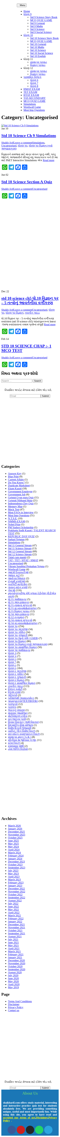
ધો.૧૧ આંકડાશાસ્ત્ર (18, 602)
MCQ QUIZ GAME (41, 20)
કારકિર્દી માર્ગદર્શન (17, 584)
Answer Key (15, 473)
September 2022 (16, 897)
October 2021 (15, 930)
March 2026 (14, 825)
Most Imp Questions (34, 110)
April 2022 (14, 912)
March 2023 (14, 879)
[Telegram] (48, 1130)
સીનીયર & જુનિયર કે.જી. (22, 740)
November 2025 (16, 834)
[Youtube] (21, 1130)
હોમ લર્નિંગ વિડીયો (18, 749)
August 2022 (15, 900)
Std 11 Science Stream (20, 548)
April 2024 (14, 849)
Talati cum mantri (17, 557)
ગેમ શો (11, 590)
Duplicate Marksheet (19, 485)
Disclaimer (13, 1004)
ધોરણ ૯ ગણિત (16, 674)
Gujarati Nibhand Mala (20, 500)
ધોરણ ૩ (12, 653)
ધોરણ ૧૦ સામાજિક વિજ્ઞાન (22, 647)
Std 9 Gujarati (37, 23)
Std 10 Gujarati (38, 44)
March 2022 (14, 915)
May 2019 (13, 987)
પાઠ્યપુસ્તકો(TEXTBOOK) (23, 701)
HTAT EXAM (31, 95)
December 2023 (16, 861)
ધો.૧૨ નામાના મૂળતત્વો (20, 620)
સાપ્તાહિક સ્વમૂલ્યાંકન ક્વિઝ (24, 734)
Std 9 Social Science (41, 32)
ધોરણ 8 (34, 86)
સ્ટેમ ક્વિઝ (14, 743)
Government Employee (20, 491)
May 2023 (13, 873)
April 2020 (14, 984)
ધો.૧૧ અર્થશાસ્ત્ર (17, 599)
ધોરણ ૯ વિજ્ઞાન (16, 680)
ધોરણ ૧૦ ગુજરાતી (18, 635)
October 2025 (15, 837)
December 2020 (16, 960)
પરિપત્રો (12, 695)
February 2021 (16, 954)
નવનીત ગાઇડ (32, 312)
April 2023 (14, 876)
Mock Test (13, 509)
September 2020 (16, 969)
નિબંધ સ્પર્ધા (14, 692)
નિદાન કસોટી (15, 689)
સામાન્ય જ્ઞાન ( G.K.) (19, 737)
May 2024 (13, 846)
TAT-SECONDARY (35, 98)
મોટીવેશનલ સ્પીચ (17, 716)
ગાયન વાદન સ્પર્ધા (18, 587)
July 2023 (13, 870)
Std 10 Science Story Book (44, 38)
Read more (48, 160)
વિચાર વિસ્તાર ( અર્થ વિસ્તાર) (23, 722)
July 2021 (13, 939)
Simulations (30, 104)
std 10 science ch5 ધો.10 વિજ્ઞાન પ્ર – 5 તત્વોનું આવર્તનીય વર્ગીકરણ (29, 300)
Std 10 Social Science (41, 53)
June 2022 (13, 906)
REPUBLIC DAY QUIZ (21, 536)
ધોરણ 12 (28, 68)
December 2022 (16, 888)
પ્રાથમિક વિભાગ (32, 77)
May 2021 (13, 945)
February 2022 (16, 918)
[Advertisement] (30, 232)
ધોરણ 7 (34, 83)
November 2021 (16, 927)
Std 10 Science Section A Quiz (26, 182)
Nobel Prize (14, 524)
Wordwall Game (32, 107)
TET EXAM (30, 92)
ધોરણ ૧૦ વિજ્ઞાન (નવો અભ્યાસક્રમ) (28, 644)
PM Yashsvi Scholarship (21, 527)
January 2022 (15, 921)
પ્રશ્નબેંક (12, 707)
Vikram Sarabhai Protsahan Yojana (26, 566)
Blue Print (13, 476)
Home (27, 11)
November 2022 (16, 891)
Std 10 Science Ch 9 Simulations (28, 135)
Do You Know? (16, 482)
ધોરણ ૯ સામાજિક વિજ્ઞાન (21, 683)
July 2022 (13, 903)
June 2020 (13, 978)
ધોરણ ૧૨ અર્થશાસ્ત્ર (19, 650)
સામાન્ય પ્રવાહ (38, 62)
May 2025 (13, 843)
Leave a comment (23, 142)
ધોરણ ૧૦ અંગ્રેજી (18, 629)
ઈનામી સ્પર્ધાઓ (16, 581)
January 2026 (15, 828)
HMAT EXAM (32, 89)
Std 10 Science (38, 50)
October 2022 (15, 894)
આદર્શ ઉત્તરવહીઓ (18, 572)
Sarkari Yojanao (16, 539)
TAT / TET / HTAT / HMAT (23, 560)
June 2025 (13, 840)
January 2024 (15, 858)
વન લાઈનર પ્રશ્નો (17, 719)
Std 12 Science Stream (20, 554)
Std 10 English (38, 56)
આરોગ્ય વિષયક (16, 578)
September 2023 (16, 867)
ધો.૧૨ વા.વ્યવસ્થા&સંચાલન (23, 623)
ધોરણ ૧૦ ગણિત (16, 632)
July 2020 (13, 975)
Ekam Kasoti (15, 488)
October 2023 (15, 864)
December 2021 (16, 924)
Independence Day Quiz (21, 503)
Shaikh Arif (7, 142)
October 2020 (15, 966)
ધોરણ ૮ (12, 665)
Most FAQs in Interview (21, 512)
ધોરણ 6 (34, 80)
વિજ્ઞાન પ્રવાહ (38, 65)
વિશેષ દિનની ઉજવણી (20, 728)
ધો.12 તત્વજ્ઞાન (16, 617)
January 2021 (15, 957)
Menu (22, 5)
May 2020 (13, 981)
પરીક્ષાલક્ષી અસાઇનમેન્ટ (21, 698)
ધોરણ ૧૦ (23, 145)
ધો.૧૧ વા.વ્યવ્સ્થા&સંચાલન (22, 608)
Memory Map (15, 506)
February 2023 (16, 882)
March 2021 (14, 951)
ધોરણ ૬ (12, 659)
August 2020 (15, 972)
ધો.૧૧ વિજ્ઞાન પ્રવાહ (19, 611)
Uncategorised (8, 145)
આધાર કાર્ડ (14, 575)
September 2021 (16, 933)
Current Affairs (16, 479)
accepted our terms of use (19, 1117)
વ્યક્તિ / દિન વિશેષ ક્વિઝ (21, 731)
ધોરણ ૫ (12, 656)
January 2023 (15, 885)
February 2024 (16, 855)
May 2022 (13, 909)
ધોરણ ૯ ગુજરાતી (17, 677)
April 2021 (14, 948)
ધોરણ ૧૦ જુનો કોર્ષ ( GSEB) (23, 638)
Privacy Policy (15, 1007)
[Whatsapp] (39, 1130)
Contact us (13, 1010)
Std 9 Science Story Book (43, 17)
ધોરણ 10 (28, 35)
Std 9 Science (37, 29)
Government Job (17, 494)
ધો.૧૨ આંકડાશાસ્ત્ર (18, 614)
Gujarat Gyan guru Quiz (21, 497)
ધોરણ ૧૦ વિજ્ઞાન (15, 312)
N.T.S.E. (12, 518)
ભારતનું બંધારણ (16, 710)
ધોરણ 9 (28, 14)
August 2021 (15, 936)
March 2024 (14, 852)
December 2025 (16, 831)
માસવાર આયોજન (18, 713)
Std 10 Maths (37, 47)
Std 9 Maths (36, 26)
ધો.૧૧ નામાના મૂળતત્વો (20, 605)
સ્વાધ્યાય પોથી (16, 746)
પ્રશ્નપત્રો (13, 704)
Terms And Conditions (20, 1001)
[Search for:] (17, 380)
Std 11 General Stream (20, 545)
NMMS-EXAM (16, 521)
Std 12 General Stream (20, 551)
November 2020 (16, 963)
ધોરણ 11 (28, 59)
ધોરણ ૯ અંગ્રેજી (17, 671)
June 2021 (13, 942)
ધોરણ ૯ (12, 668)
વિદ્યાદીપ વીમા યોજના (20, 725)
